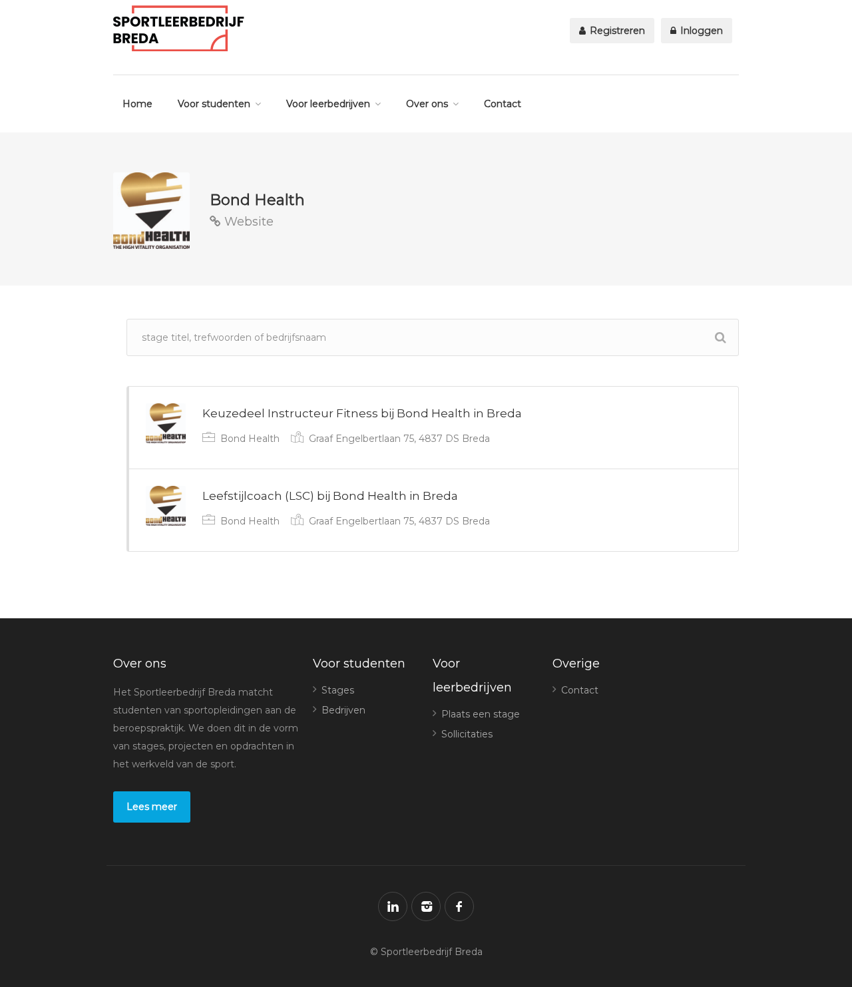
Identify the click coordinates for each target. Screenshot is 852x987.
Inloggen (700, 31)
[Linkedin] (392, 906)
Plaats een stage (480, 714)
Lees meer (151, 807)
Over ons (427, 104)
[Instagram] (426, 906)
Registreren (616, 31)
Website (247, 221)
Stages (337, 690)
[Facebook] (459, 906)
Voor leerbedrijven (328, 104)
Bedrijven (343, 710)
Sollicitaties (467, 734)
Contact (502, 104)
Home (137, 104)
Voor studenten (214, 104)
